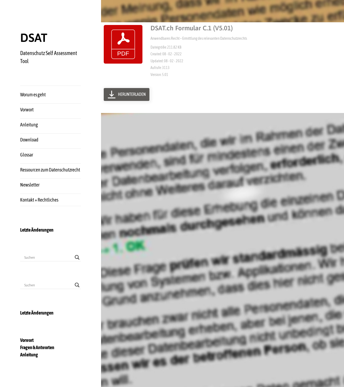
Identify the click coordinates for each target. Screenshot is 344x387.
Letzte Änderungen (36, 230)
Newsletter (30, 185)
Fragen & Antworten (37, 347)
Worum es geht (33, 94)
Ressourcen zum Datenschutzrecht (50, 170)
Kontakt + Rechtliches (39, 200)
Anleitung (29, 124)
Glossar (26, 155)
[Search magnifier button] (77, 257)
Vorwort (27, 109)
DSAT (33, 37)
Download (29, 140)
